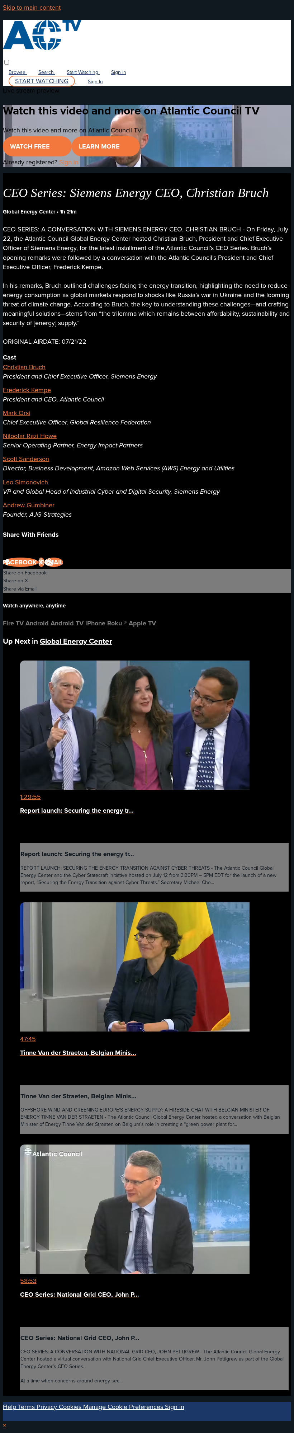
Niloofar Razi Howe (30, 436)
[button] (6, 62)
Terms (27, 1406)
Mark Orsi (16, 413)
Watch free (31, 146)
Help (10, 1406)
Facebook (20, 562)
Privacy (48, 1406)
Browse (18, 72)
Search (46, 72)
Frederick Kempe (27, 390)
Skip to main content (32, 7)
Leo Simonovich (25, 482)
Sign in (118, 72)
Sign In (95, 81)
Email (53, 562)
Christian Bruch (24, 367)
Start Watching (83, 72)
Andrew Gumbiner (28, 505)
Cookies (71, 1406)
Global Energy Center (30, 212)
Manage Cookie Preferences (124, 1406)
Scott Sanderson (26, 459)
